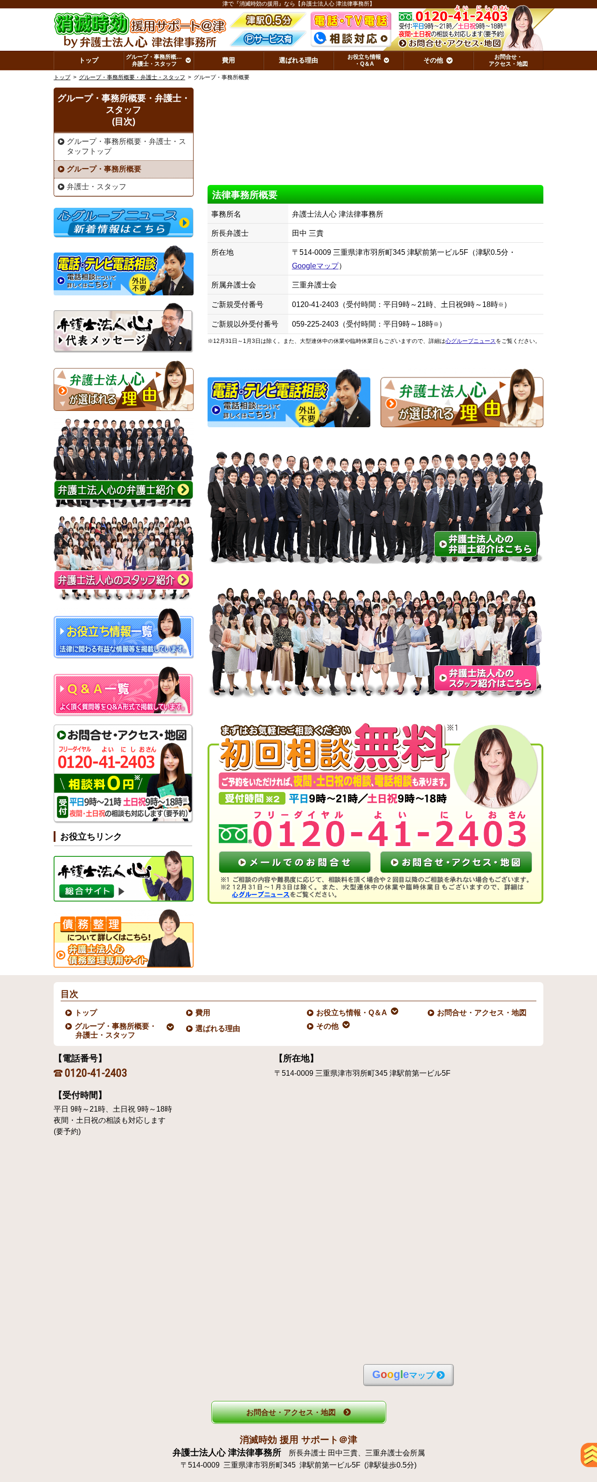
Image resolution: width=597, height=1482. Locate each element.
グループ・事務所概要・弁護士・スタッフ (132, 77)
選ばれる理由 (218, 1028)
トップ (88, 60)
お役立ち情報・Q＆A (352, 1013)
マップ (403, 1374)
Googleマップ (315, 266)
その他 (328, 1026)
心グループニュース (470, 341)
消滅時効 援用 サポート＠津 (298, 1439)
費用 (203, 1013)
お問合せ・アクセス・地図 (482, 1013)
